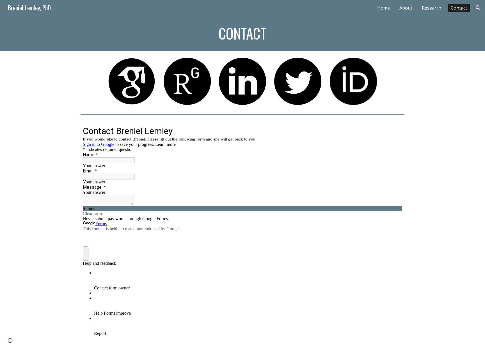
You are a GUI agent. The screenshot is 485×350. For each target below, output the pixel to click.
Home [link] (383, 8)
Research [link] (431, 8)
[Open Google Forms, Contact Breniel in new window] (393, 130)
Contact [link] (459, 8)
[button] (478, 8)
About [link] (405, 8)
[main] (242, 33)
